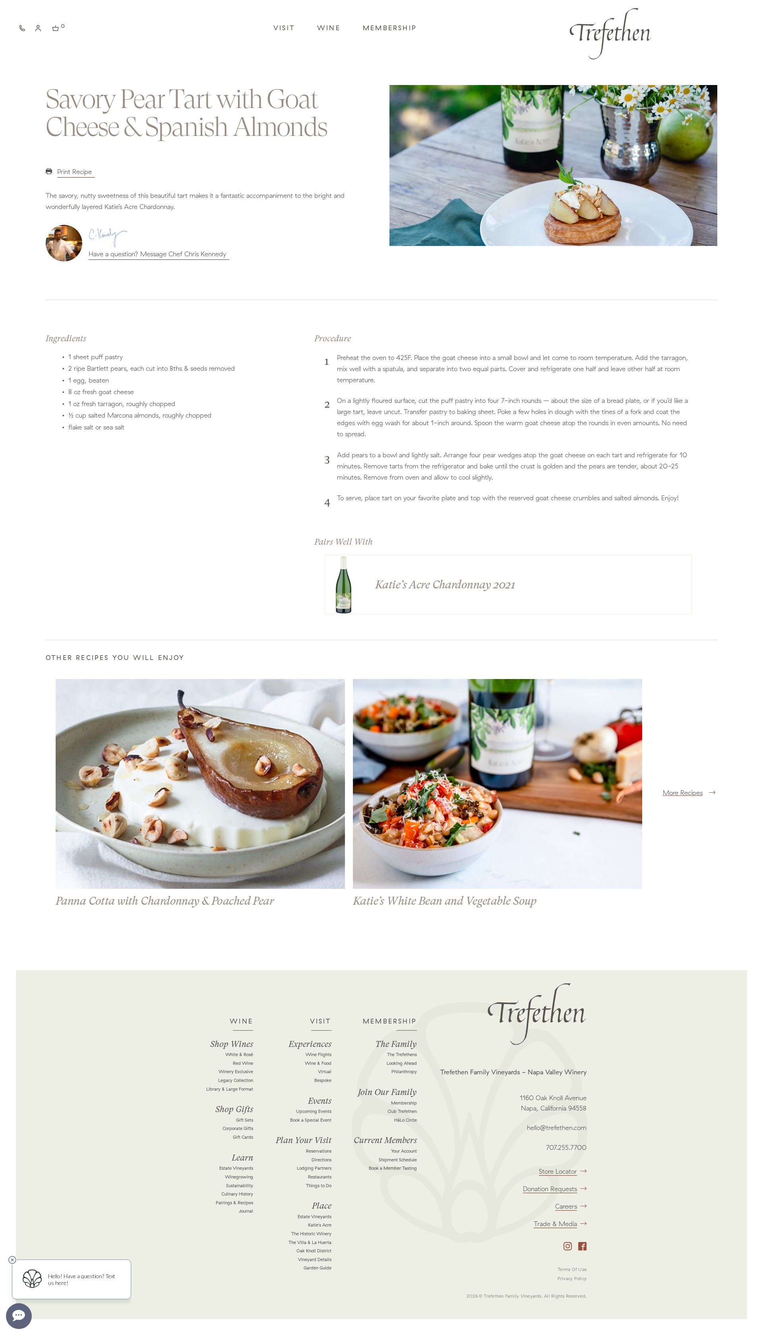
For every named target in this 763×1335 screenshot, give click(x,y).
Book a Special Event (310, 1120)
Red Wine (243, 1063)
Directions (321, 1160)
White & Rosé (239, 1054)
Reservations (318, 1151)
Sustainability (239, 1185)
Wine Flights (318, 1054)
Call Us (24, 30)
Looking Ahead (402, 1063)
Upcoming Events (313, 1111)
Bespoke (322, 1080)
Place (321, 1206)
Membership (390, 28)
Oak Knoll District (313, 1251)
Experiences (310, 1044)
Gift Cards (243, 1137)
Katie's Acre (319, 1225)
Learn (242, 1158)
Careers (566, 1206)
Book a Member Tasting (393, 1168)
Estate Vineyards (236, 1168)
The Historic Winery (311, 1233)
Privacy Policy (572, 1278)
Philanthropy (404, 1071)
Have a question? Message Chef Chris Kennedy (157, 254)
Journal (246, 1211)
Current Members (385, 1140)
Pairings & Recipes (234, 1202)
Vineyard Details (314, 1259)
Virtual (324, 1071)
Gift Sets (244, 1120)
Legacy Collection (235, 1080)
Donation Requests (550, 1189)
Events (319, 1101)
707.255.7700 (566, 1147)
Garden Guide (317, 1268)
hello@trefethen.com (557, 1128)
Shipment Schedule (398, 1160)
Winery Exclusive (236, 1071)
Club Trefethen (402, 1111)
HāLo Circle (405, 1120)
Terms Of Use (572, 1269)
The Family (396, 1044)
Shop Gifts (234, 1109)
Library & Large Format (229, 1089)
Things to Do (318, 1185)
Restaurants (319, 1177)
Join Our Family (387, 1092)
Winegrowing (239, 1177)
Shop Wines (231, 1044)
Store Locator (558, 1171)
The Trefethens (402, 1054)
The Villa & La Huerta (310, 1242)
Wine (329, 28)
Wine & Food (318, 1063)
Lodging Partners (314, 1168)
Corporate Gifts (238, 1128)
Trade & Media (555, 1224)
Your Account (404, 1151)
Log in (40, 30)
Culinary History (237, 1194)
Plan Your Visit (303, 1140)
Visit (284, 28)
